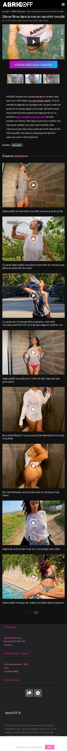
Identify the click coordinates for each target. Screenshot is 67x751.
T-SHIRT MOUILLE (17, 11)
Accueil (5, 11)
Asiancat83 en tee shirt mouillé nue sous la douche (32, 211)
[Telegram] (38, 693)
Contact (8, 644)
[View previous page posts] (31, 612)
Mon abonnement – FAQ (16, 664)
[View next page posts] (36, 612)
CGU (6, 667)
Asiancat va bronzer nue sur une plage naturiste (31, 549)
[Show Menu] (63, 4)
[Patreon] (29, 693)
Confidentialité (11, 671)
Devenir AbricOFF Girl (14, 641)
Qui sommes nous (12, 637)
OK (49, 747)
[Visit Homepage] (17, 4)
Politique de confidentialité (29, 747)
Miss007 (17, 145)
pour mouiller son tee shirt (30, 116)
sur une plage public (39, 100)
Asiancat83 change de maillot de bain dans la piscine (33, 602)
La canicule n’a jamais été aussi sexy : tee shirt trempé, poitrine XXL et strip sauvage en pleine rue (32, 323)
